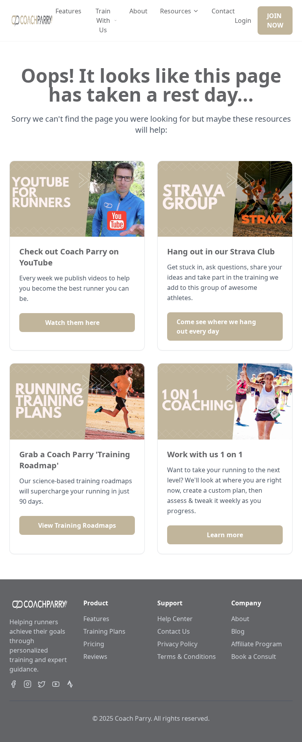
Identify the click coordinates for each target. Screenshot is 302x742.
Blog (238, 631)
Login (243, 20)
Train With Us (103, 20)
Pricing (93, 644)
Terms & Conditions (186, 656)
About (138, 11)
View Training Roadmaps (77, 525)
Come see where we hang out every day (216, 326)
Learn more (225, 535)
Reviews (95, 656)
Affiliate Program (256, 644)
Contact (223, 11)
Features (68, 11)
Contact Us (173, 631)
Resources (175, 11)
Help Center (175, 618)
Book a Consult (253, 656)
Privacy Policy (177, 644)
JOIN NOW (275, 20)
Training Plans (104, 631)
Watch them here (72, 322)
